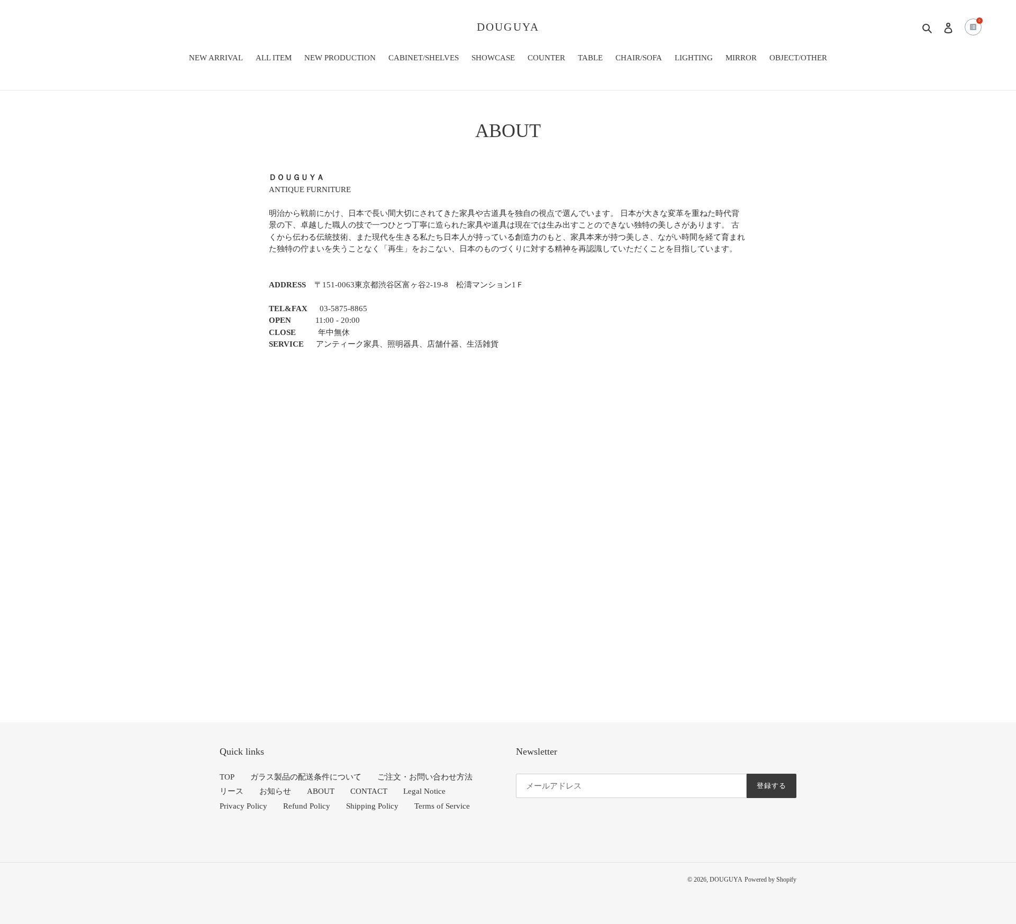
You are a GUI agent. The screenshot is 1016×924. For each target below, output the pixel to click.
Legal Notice (424, 791)
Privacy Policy (243, 806)
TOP (227, 777)
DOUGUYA (508, 27)
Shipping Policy (372, 806)
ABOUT (320, 791)
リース (231, 791)
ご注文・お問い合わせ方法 (425, 777)
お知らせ (275, 791)
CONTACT (368, 791)
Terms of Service (442, 806)
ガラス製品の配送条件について (305, 777)
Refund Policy (306, 806)
